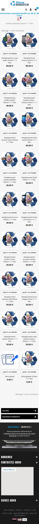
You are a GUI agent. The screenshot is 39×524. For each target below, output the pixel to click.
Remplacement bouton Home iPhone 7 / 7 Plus (10, 140)
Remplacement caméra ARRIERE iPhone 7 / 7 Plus (9, 179)
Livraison (27, 510)
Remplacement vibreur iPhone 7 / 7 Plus (9, 339)
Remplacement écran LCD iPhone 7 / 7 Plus (29, 219)
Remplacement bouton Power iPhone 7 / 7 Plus (9, 259)
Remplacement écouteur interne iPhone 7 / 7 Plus (29, 259)
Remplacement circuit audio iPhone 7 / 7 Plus (10, 60)
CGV (34, 510)
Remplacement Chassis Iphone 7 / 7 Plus (29, 60)
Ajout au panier (10, 54)
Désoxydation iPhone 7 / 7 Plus (29, 377)
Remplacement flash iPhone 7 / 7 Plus (29, 178)
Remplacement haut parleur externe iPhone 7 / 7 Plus (29, 339)
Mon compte (9, 510)
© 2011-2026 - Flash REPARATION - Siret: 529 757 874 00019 (19, 514)
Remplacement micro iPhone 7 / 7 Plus (10, 218)
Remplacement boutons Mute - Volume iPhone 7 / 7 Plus (29, 101)
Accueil (5, 411)
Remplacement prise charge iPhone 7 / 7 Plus (29, 299)
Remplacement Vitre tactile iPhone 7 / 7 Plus (29, 140)
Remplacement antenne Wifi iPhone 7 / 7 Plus (9, 299)
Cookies (19, 510)
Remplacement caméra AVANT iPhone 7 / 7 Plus (9, 100)
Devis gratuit (10, 376)
